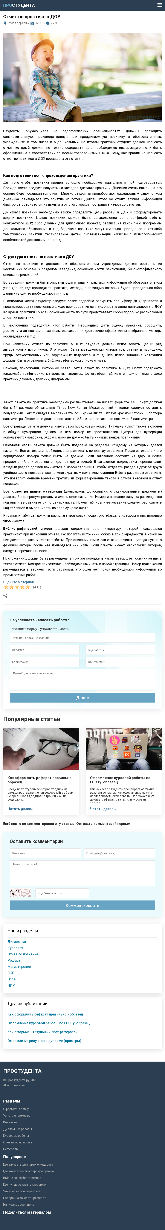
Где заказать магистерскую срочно (28, 1171)
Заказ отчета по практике (22, 1191)
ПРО (19, 5)
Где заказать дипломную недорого (28, 1164)
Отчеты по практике (17, 1142)
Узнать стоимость (16, 1115)
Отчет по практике (18, 23)
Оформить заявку (16, 1109)
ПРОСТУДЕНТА (22, 1071)
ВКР (11, 973)
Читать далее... (21, 809)
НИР (11, 985)
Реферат (15, 960)
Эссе (12, 979)
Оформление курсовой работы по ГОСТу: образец (120, 780)
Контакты (10, 1122)
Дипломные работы (17, 1129)
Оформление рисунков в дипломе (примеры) (44, 1041)
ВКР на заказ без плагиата (22, 1178)
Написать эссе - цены (19, 1204)
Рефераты (10, 1149)
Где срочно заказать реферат (24, 1198)
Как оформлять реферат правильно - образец (41, 780)
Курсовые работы (16, 1135)
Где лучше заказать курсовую (24, 1184)
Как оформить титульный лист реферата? (43, 1032)
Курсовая (15, 948)
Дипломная (17, 942)
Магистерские (19, 967)
